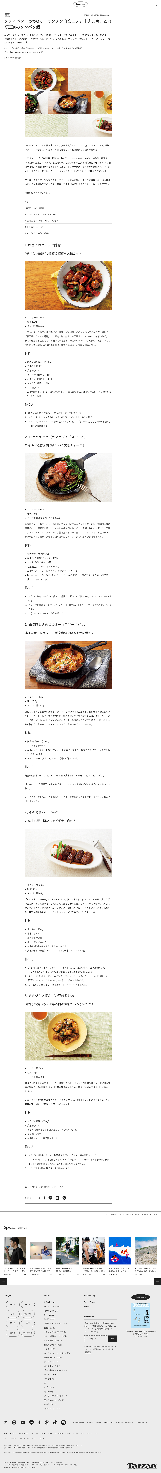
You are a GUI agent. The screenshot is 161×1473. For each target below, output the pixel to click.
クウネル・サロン (78, 1433)
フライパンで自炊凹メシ (13, 58)
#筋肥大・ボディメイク (53, 1187)
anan (5, 1433)
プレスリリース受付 (142, 1422)
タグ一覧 (90, 1422)
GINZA (43, 1433)
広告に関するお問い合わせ (124, 1422)
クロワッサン (34, 1433)
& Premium (59, 1433)
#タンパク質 (30, 1187)
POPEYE (89, 1433)
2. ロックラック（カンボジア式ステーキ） (41, 214)
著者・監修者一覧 (78, 1422)
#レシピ (39, 1187)
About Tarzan (108, 1422)
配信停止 (88, 1352)
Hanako (50, 1433)
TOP (99, 1215)
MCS (96, 1433)
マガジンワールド (23, 1438)
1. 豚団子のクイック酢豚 (34, 208)
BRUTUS (12, 1433)
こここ (6, 1438)
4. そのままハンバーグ (34, 227)
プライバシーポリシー (39, 1438)
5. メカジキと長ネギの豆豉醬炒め (38, 233)
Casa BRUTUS (23, 1433)
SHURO (13, 1438)
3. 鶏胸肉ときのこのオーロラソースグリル (41, 221)
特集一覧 (98, 1422)
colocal (67, 1433)
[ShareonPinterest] (64, 1198)
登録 (112, 1339)
